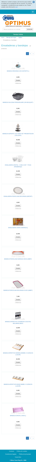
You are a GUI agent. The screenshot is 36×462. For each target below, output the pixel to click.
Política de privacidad (25, 454)
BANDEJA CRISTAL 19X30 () (18, 415)
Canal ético (18, 457)
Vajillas (20, 37)
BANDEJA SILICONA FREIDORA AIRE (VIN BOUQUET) (18, 102)
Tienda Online (18, 34)
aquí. (16, 7)
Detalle (18, 80)
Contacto (11, 451)
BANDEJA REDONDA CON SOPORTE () (18, 71)
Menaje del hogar (11, 37)
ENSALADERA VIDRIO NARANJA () (18, 227)
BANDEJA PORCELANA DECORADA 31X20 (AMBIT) (18, 290)
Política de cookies (22, 451)
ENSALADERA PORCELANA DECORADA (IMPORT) (18, 196)
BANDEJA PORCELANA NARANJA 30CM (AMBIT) (18, 259)
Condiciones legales (10, 454)
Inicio (2, 37)
